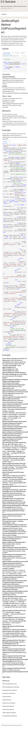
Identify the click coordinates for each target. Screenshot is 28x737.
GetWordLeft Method (8, 706)
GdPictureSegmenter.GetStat (10, 103)
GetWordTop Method (8, 709)
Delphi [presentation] (17, 53)
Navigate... (4, 14)
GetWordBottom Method (9, 712)
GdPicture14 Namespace (7, 6)
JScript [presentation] (23, 53)
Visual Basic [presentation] (6, 53)
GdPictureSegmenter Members (10, 687)
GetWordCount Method (8, 693)
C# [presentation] (12, 53)
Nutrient (12, 725)
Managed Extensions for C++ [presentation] (11, 56)
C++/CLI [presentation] (23, 56)
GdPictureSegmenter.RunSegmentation (13, 82)
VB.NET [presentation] (5, 141)
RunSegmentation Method (9, 690)
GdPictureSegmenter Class (19, 6)
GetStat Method (6, 696)
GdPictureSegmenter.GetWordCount (12, 93)
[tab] (6, 53)
